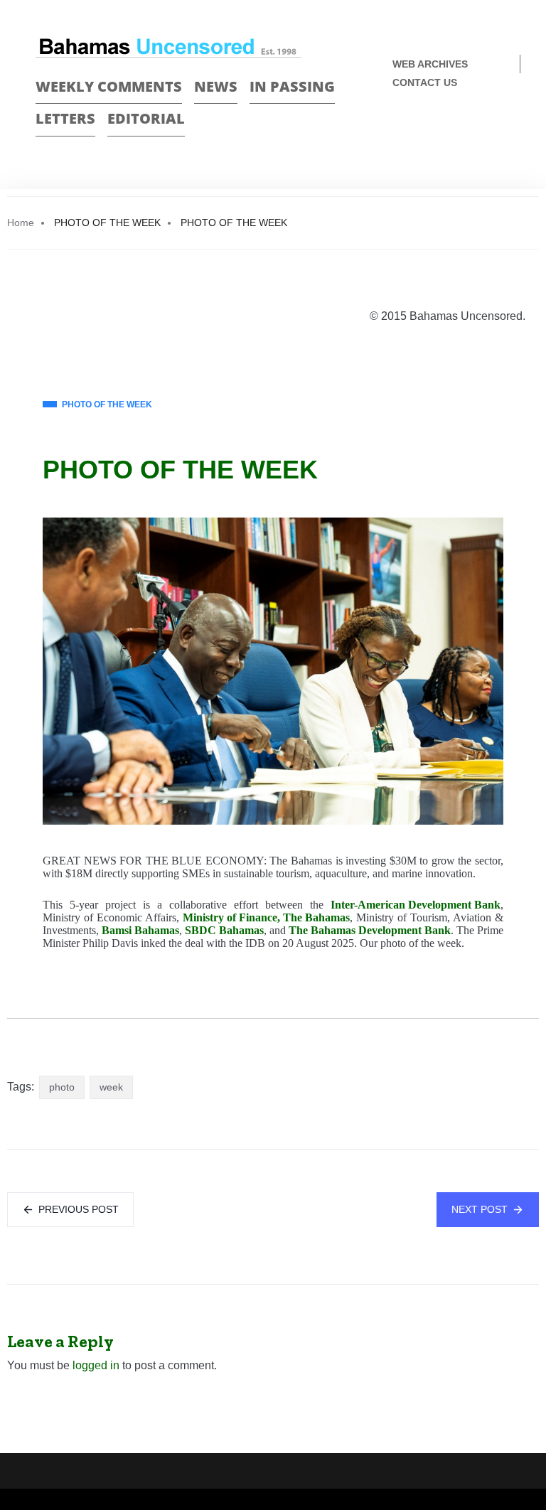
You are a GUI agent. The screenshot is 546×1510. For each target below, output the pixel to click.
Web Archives (430, 64)
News (215, 86)
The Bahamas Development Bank (370, 930)
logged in (96, 1365)
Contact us (424, 82)
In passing (292, 86)
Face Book (479, 130)
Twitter (504, 130)
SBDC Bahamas (224, 930)
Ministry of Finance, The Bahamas (266, 917)
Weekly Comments (109, 86)
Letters (65, 118)
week (111, 1087)
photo (62, 1087)
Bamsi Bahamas (140, 930)
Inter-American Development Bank (415, 905)
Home (20, 222)
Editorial (146, 118)
